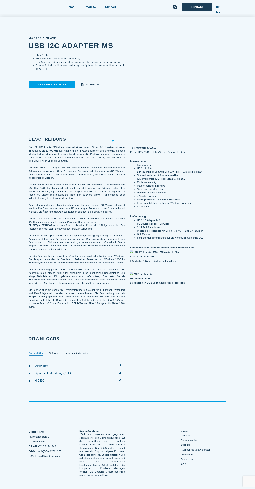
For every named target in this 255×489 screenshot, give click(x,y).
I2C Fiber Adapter (140, 278)
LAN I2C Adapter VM (142, 256)
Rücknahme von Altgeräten (196, 449)
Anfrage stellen (189, 440)
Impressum (187, 454)
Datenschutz (188, 459)
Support (185, 444)
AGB (183, 464)
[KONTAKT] (196, 11)
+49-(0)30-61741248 (44, 446)
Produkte (90, 7)
